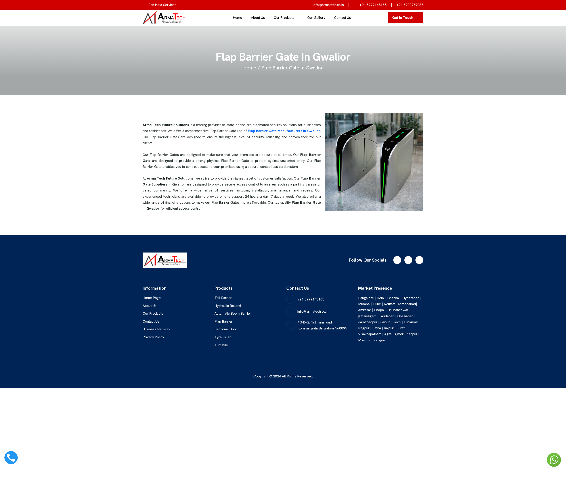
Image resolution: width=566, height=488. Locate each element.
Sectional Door (225, 329)
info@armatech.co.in (328, 4)
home (249, 68)
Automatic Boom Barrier (232, 313)
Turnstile (221, 345)
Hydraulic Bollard (227, 305)
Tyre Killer (222, 337)
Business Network (156, 329)
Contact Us (342, 17)
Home (237, 17)
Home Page (152, 297)
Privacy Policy (153, 337)
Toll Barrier (223, 297)
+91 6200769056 (409, 4)
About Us (258, 17)
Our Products (284, 17)
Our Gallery (316, 17)
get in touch (402, 17)
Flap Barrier (223, 321)
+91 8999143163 (372, 4)
